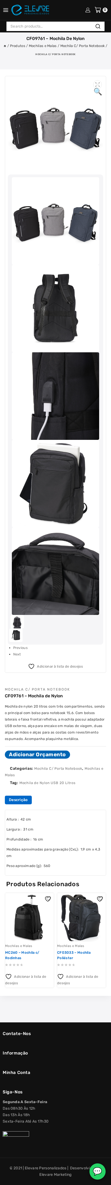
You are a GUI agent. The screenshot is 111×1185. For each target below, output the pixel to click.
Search (99, 27)
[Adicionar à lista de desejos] (48, 898)
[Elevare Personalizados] (30, 10)
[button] (97, 84)
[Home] (5, 46)
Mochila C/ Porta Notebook (55, 54)
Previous (20, 648)
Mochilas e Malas (18, 946)
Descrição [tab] (18, 800)
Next (17, 654)
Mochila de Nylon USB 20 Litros (47, 783)
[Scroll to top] (9, 1179)
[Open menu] (6, 10)
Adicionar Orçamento (37, 754)
